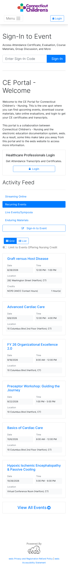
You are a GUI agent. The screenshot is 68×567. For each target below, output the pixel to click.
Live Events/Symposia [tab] (19, 212)
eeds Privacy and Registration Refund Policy (31, 558)
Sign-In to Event (35, 228)
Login (58, 18)
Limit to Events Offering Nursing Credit (32, 247)
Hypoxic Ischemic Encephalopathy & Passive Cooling (34, 467)
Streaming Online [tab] (15, 196)
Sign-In (57, 59)
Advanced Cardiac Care (26, 307)
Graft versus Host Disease (27, 259)
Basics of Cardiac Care (25, 428)
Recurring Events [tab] (15, 204)
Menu (10, 18)
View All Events (32, 507)
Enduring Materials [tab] (16, 220)
